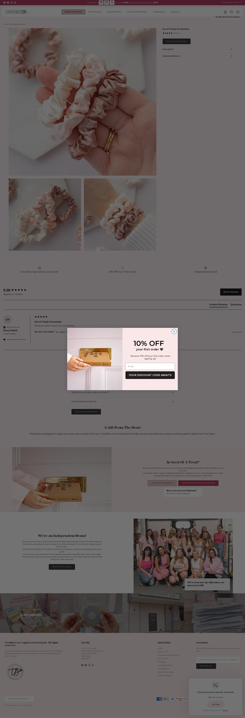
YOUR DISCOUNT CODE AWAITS (150, 375)
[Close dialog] (174, 331)
